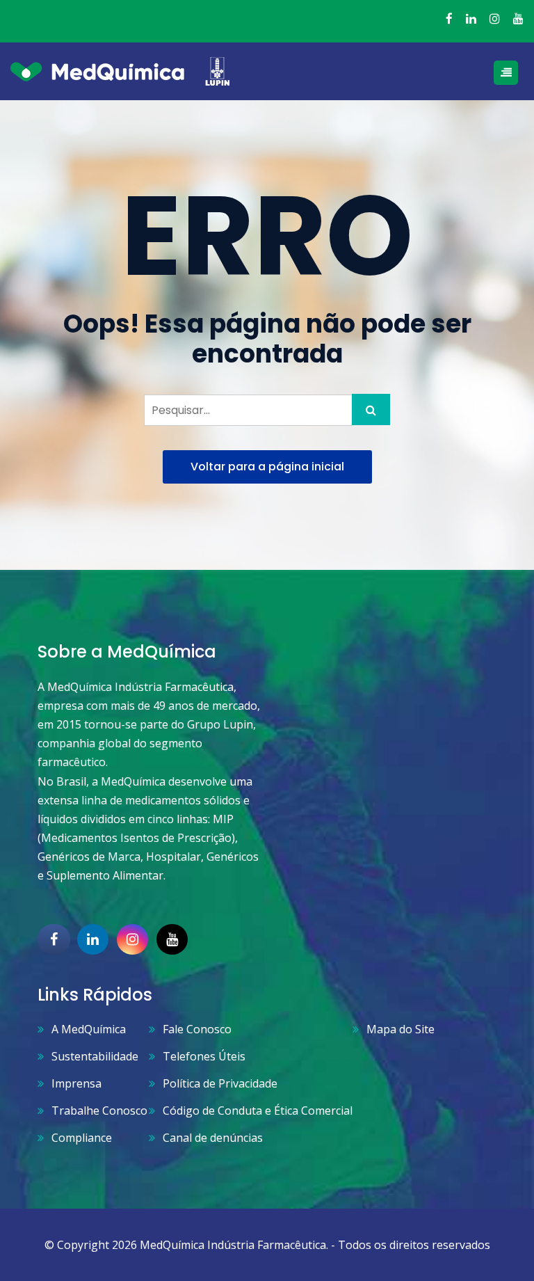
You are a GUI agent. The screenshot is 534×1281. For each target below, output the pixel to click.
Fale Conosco (197, 1029)
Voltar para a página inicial (267, 467)
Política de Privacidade (220, 1083)
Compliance (81, 1137)
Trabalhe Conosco (99, 1110)
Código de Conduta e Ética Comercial (258, 1110)
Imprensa (76, 1083)
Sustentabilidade (94, 1056)
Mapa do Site (400, 1029)
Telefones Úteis (204, 1056)
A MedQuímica (88, 1029)
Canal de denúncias (213, 1137)
